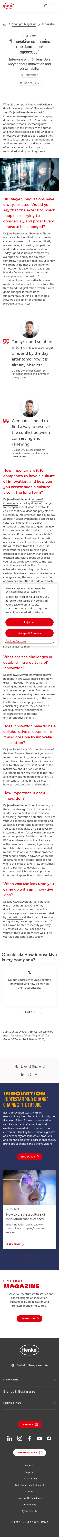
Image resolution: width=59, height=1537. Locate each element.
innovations (14, 917)
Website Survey (27, 1452)
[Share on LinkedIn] (23, 1074)
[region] (29, 615)
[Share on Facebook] (36, 1074)
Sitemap (29, 1465)
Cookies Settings (15, 641)
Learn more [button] (27, 1319)
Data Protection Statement (29, 1485)
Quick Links (12, 1403)
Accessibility (29, 1504)
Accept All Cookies (29, 633)
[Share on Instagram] (29, 1074)
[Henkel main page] (8, 6)
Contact (27, 1424)
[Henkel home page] (5, 24)
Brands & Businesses (19, 1391)
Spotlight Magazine (24, 24)
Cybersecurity (29, 1511)
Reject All (29, 622)
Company (10, 1380)
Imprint (29, 1472)
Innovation (49, 24)
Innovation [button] (28, 1157)
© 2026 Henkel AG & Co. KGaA (29, 1522)
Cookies (29, 1491)
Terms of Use (29, 1478)
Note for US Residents (30, 1498)
